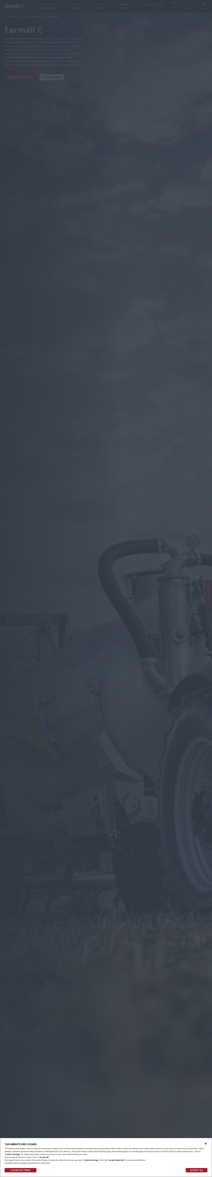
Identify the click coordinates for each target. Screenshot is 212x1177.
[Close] (205, 1143)
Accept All (196, 1170)
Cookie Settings (20, 1170)
